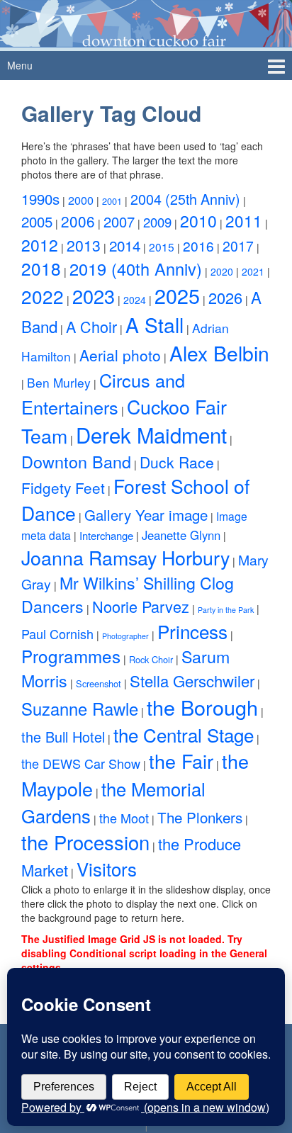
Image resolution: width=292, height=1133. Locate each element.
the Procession (85, 842)
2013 (84, 245)
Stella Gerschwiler (192, 681)
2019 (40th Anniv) (135, 269)
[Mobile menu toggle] (276, 65)
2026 (225, 297)
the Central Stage (183, 734)
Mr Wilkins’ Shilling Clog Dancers (127, 594)
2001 (112, 201)
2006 (78, 221)
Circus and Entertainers (103, 393)
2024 (134, 300)
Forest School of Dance (135, 499)
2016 (198, 245)
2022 (42, 296)
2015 (161, 246)
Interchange (106, 535)
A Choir (91, 326)
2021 (253, 271)
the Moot (124, 817)
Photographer (125, 636)
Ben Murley (59, 382)
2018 (41, 268)
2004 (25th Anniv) (185, 198)
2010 (198, 220)
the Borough (202, 706)
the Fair (181, 760)
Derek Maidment (151, 434)
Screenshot (98, 683)
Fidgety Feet (63, 487)
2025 (177, 295)
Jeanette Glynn (181, 534)
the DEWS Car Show (80, 763)
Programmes (70, 655)
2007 (119, 221)
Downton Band (76, 461)
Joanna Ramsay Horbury (125, 557)
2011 (243, 220)
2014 (124, 245)
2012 (39, 244)
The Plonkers (199, 817)
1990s (40, 198)
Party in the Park (226, 609)
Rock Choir (151, 659)
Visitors (107, 868)
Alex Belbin (219, 353)
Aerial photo (120, 355)
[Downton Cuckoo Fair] (146, 22)
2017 (238, 246)
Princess (192, 631)
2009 (157, 222)
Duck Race (177, 462)
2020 (221, 271)
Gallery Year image (146, 515)
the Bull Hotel (63, 736)
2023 (93, 296)
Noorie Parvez (140, 606)
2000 (81, 199)
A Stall (154, 324)
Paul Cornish (57, 633)
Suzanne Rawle (79, 709)
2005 (36, 221)
